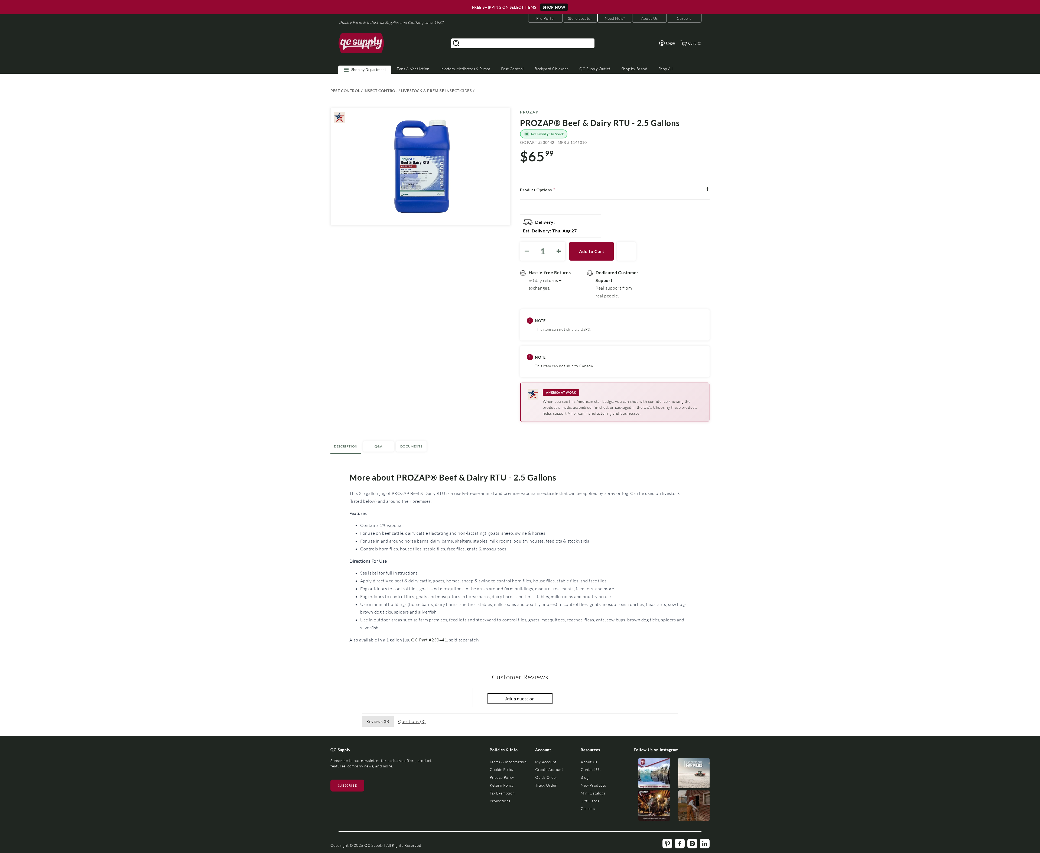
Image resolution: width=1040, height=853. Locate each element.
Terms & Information (508, 762)
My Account (546, 762)
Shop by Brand (634, 68)
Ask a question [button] (520, 698)
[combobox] (522, 43)
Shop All (665, 68)
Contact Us (591, 769)
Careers (588, 808)
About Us (589, 762)
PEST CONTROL (345, 90)
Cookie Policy (502, 769)
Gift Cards (590, 801)
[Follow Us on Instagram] (654, 774)
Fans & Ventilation (413, 68)
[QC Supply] (361, 43)
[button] (667, 43)
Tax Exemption (502, 793)
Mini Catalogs (593, 793)
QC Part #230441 (429, 639)
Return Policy (502, 785)
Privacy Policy (502, 777)
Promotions (500, 801)
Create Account (549, 769)
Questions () (412, 721)
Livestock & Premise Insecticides (436, 90)
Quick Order (546, 777)
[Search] (456, 43)
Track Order (546, 785)
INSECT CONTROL (380, 90)
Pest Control (512, 68)
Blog (585, 777)
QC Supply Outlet (594, 68)
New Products (593, 785)
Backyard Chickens (551, 68)
